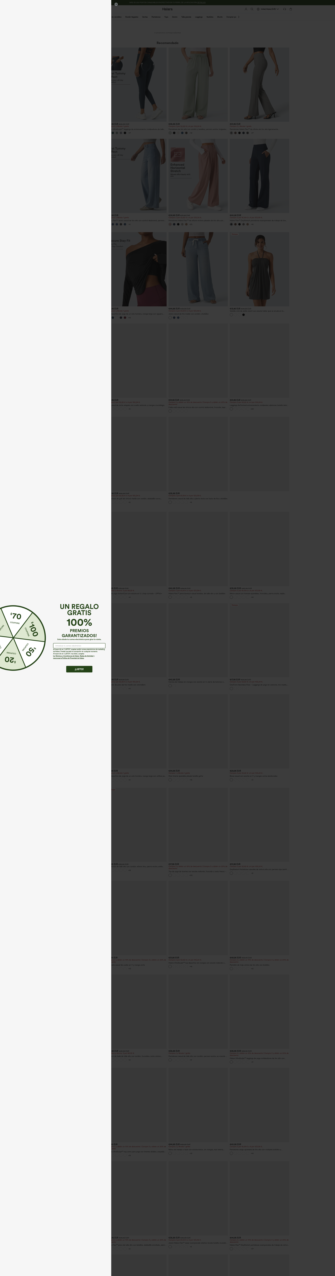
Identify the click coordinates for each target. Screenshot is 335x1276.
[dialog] (167, 638)
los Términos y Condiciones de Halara (66, 656)
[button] (12, 638)
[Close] (116, 4)
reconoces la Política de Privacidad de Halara (68, 658)
